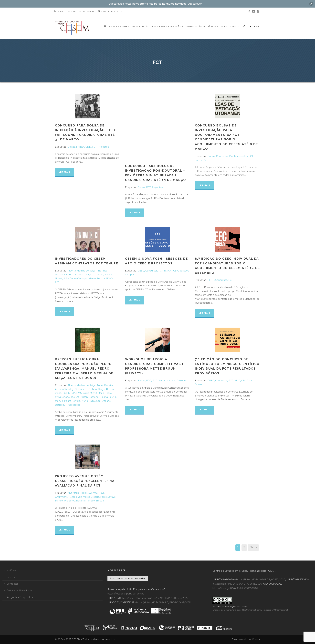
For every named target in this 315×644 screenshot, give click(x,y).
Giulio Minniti (90, 393)
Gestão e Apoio (229, 26)
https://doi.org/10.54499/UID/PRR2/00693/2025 (163, 602)
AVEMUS (93, 492)
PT (251, 26)
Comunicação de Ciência (200, 26)
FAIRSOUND (83, 146)
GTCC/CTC (240, 380)
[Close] (311, 4)
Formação (174, 26)
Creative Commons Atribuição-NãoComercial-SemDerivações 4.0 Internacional (250, 610)
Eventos (11, 577)
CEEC (141, 270)
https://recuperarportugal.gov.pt (125, 593)
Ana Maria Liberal (77, 492)
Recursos (159, 26)
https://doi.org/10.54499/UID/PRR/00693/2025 (161, 598)
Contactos (12, 583)
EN (257, 26)
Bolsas (71, 146)
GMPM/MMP (62, 496)
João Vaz (74, 396)
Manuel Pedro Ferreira (67, 400)
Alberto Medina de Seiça (81, 270)
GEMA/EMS (75, 393)
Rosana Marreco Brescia (90, 500)
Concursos (222, 156)
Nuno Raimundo (91, 400)
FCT (94, 146)
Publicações (73, 404)
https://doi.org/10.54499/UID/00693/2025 (235, 588)
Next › (253, 547)
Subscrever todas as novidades (127, 578)
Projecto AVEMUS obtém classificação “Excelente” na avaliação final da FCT (84, 480)
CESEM (113, 26)
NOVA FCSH (171, 270)
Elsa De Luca (76, 274)
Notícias (11, 570)
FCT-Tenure (96, 274)
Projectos (103, 146)
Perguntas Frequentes (20, 597)
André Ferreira (105, 385)
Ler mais (64, 172)
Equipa (124, 26)
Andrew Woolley (64, 389)
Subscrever (195, 3)
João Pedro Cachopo (75, 278)
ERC (148, 380)
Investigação (141, 26)
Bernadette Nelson (86, 389)
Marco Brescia (97, 278)
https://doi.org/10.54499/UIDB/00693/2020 (260, 579)
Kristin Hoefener (90, 396)
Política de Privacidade (19, 590)
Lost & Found (108, 396)
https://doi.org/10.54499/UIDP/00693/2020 (237, 583)
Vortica (256, 639)
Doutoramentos (238, 156)
